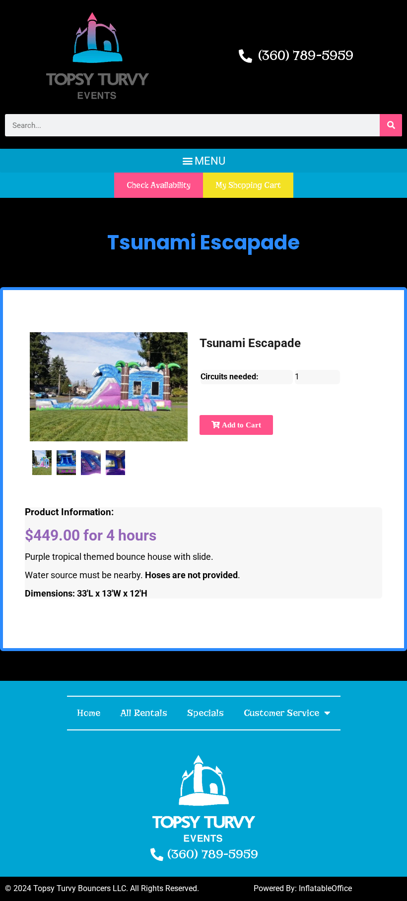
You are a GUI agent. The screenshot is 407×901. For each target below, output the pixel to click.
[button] (203, 161)
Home (88, 713)
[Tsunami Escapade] (42, 462)
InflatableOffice (325, 888)
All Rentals (143, 713)
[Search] (391, 125)
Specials (205, 713)
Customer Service (281, 713)
